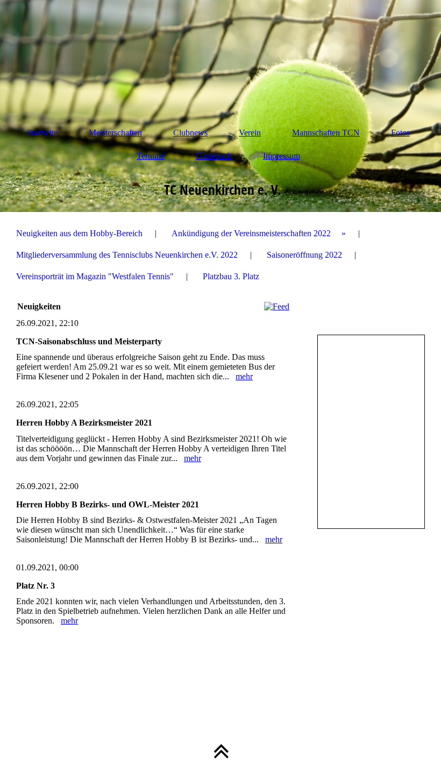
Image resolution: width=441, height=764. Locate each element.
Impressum (281, 155)
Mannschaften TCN (326, 132)
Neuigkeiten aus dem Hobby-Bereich (79, 233)
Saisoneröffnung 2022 (304, 254)
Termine (151, 155)
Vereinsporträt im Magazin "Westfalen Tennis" (95, 276)
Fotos (400, 132)
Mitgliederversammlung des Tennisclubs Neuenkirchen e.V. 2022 (127, 254)
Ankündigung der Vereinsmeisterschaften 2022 (251, 233)
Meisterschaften (115, 132)
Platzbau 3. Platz (231, 276)
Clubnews (190, 132)
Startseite (42, 132)
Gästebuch (214, 155)
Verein (250, 132)
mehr (244, 376)
